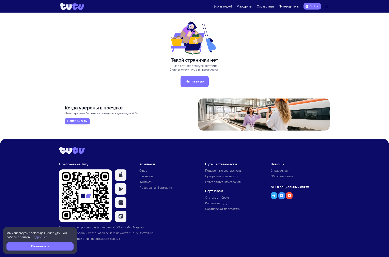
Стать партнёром (217, 197)
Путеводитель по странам (223, 182)
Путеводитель (289, 6)
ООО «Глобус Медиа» (128, 227)
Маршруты (244, 6)
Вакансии (146, 176)
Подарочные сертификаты (223, 170)
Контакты (146, 182)
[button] (120, 175)
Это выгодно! (223, 6)
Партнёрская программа (222, 209)
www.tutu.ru (127, 233)
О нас (143, 170)
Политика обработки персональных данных (89, 239)
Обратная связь (282, 176)
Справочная (265, 6)
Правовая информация (155, 188)
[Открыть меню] (327, 6)
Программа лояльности (221, 176)
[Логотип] (72, 6)
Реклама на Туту (216, 203)
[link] (77, 121)
